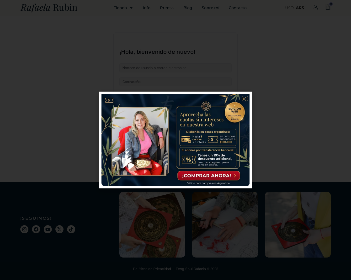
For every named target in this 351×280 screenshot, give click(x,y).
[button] (245, 98)
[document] (175, 140)
